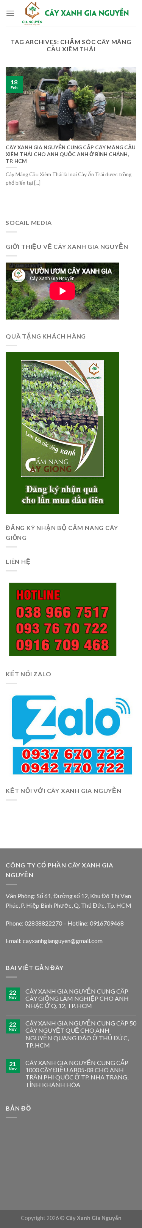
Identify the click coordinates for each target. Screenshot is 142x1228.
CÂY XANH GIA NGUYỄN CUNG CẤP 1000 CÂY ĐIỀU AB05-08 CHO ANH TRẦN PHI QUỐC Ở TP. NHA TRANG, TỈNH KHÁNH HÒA (76, 1073)
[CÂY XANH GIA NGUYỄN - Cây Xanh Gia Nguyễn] (75, 13)
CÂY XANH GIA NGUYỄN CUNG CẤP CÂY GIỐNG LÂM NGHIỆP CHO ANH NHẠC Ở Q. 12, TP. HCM (77, 998)
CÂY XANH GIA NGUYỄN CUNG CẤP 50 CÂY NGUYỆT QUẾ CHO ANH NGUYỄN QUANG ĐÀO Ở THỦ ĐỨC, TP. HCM (80, 1034)
